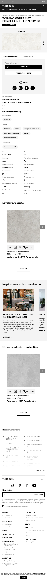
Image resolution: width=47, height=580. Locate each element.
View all (23, 268)
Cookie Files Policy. (38, 573)
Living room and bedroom (31, 128)
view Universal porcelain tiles (15, 102)
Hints (23, 9)
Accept (23, 577)
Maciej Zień (8, 524)
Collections (8, 515)
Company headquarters (34, 518)
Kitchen (17, 128)
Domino (29, 533)
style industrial (12, 461)
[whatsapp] (20, 88)
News (27, 524)
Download (7, 538)
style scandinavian (34, 440)
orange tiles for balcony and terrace (12, 438)
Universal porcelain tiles (23, 15)
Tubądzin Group (9, 561)
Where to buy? (31, 9)
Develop (42, 503)
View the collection (11, 112)
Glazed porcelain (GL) (10, 146)
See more (40, 471)
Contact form (31, 515)
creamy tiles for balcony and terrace (33, 465)
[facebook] (26, 88)
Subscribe (38, 494)
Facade (26, 133)
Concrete (7, 119)
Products (11, 15)
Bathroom (7, 128)
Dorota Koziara (9, 527)
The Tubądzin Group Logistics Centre (11, 564)
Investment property (10, 137)
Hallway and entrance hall (11, 133)
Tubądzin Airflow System (35, 530)
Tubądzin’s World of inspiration (11, 544)
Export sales (30, 520)
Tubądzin (4, 15)
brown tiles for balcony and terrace (33, 457)
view (5, 333)
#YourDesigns (9, 554)
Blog (5, 551)
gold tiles (9, 444)
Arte (28, 535)
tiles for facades (33, 436)
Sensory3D (30, 542)
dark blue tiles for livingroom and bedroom (13, 449)
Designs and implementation (9, 548)
